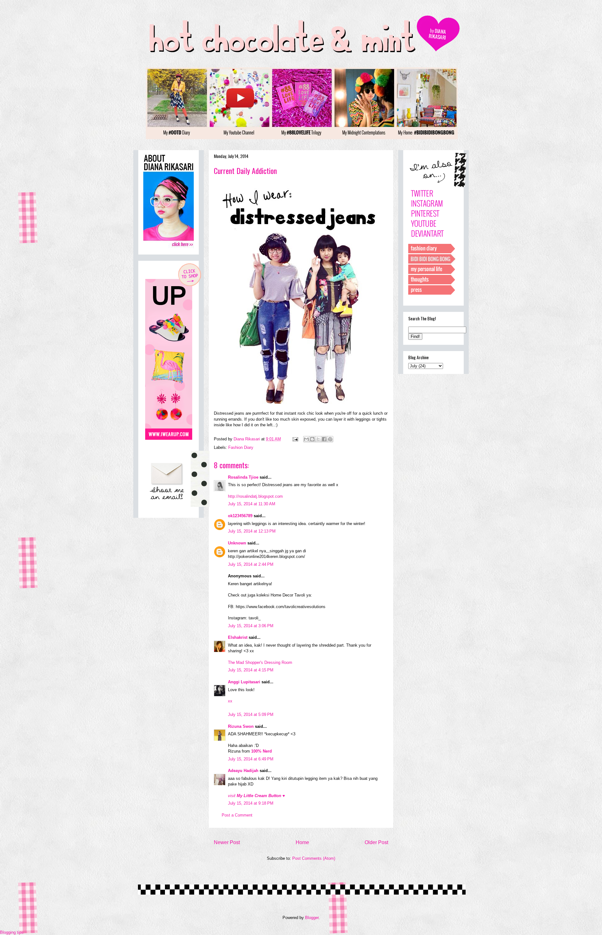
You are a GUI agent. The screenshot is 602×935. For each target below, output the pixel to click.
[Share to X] (318, 439)
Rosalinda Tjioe (243, 477)
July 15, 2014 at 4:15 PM (250, 670)
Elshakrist (237, 637)
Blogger (312, 917)
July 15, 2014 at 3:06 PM (250, 625)
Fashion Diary (240, 447)
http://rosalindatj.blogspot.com (255, 496)
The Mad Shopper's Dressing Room (260, 662)
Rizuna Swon (241, 726)
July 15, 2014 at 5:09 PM (250, 714)
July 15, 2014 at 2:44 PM (250, 564)
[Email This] (306, 439)
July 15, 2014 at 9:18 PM (250, 803)
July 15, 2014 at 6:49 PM (250, 759)
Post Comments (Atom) (313, 858)
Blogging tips (12, 932)
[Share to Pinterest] (330, 439)
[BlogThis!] (312, 439)
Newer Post (227, 842)
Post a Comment (237, 815)
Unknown (237, 543)
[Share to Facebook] (324, 439)
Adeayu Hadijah (243, 770)
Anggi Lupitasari (244, 682)
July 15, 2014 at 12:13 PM (252, 531)
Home (302, 842)
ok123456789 (240, 515)
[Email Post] (294, 439)
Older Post (376, 842)
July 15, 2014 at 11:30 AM (251, 504)
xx (230, 701)
